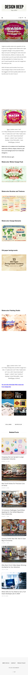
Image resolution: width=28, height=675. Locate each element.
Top (14, 671)
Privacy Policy (21, 663)
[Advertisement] (14, 91)
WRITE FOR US (6, 663)
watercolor (18, 424)
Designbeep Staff (9, 37)
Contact (13, 663)
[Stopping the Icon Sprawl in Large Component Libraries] (14, 446)
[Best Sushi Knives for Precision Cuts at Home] (14, 472)
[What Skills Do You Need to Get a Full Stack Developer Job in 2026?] (14, 580)
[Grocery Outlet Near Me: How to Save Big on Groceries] (14, 527)
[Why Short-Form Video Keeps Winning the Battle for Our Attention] (14, 554)
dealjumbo (9, 424)
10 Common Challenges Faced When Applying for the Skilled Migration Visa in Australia (13, 512)
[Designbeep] (14, 7)
